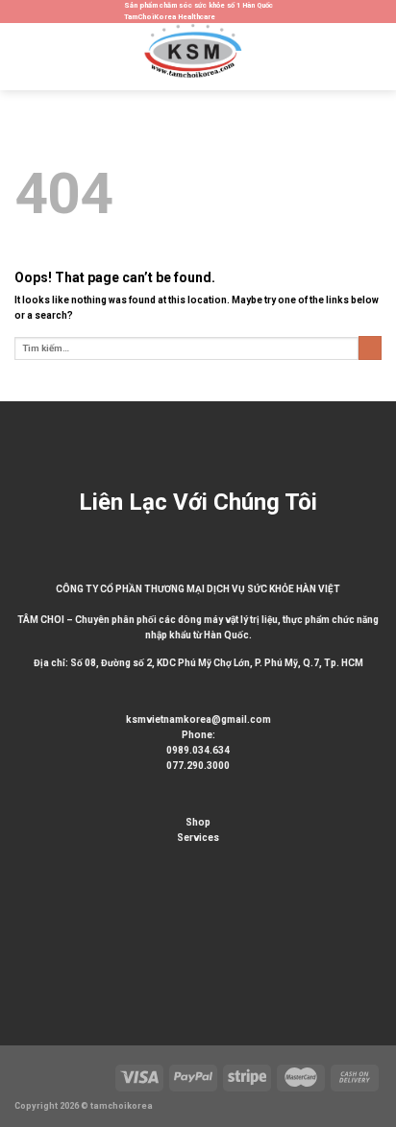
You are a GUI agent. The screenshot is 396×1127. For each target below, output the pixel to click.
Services (198, 837)
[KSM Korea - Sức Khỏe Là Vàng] (198, 56)
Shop (198, 822)
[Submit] (370, 348)
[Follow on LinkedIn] (9, 960)
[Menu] (21, 56)
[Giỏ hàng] (372, 57)
